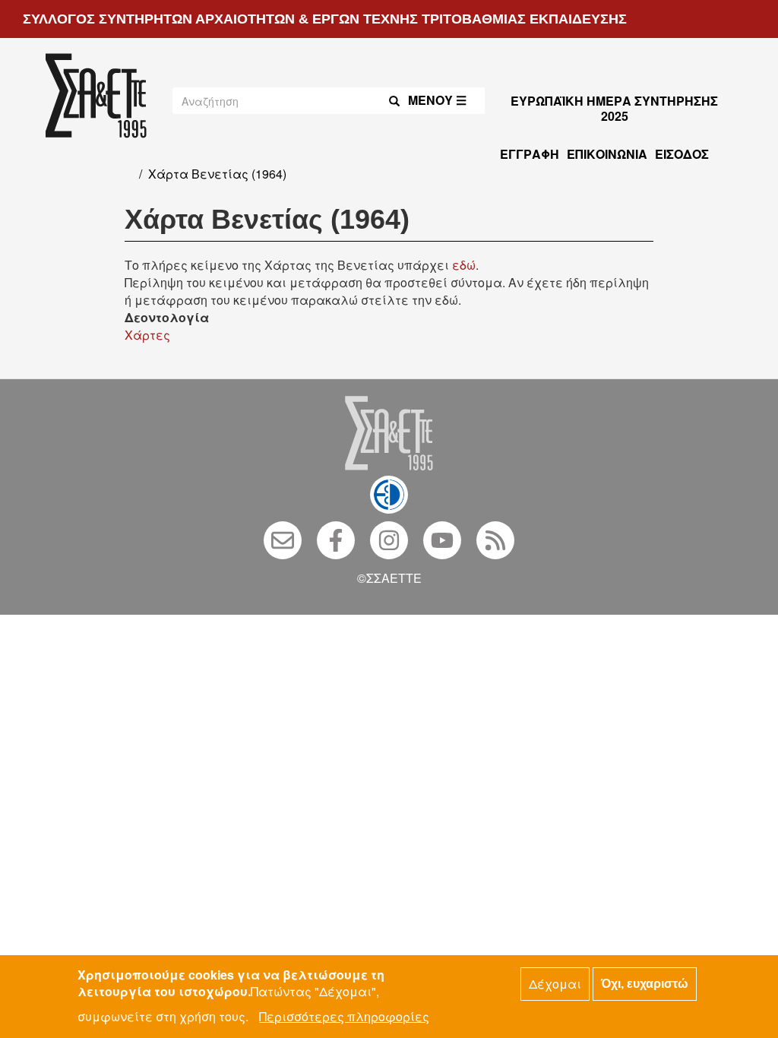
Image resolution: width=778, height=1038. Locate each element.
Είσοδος (682, 154)
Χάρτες (147, 334)
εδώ (464, 265)
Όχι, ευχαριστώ (644, 983)
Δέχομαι (555, 983)
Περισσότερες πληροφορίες (344, 1016)
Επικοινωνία (607, 154)
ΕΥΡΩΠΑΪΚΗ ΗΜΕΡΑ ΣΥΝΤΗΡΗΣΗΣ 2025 (614, 108)
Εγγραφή (529, 154)
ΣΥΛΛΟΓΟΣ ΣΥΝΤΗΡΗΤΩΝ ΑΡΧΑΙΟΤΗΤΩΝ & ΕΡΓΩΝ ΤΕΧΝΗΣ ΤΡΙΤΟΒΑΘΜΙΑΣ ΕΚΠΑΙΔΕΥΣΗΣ (325, 19)
